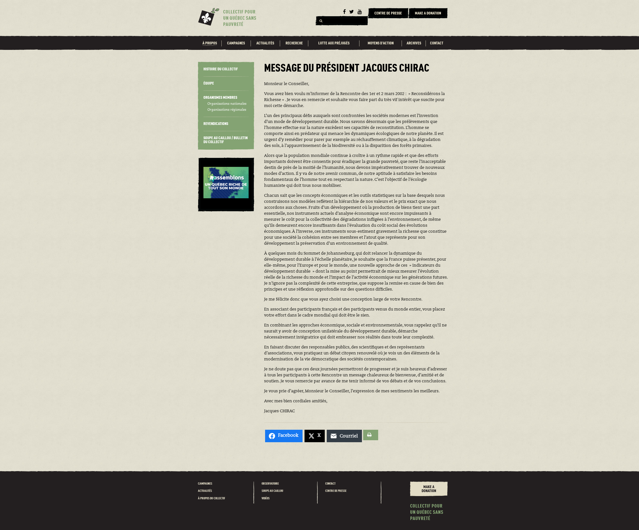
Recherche (294, 43)
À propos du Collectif (211, 498)
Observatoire (270, 483)
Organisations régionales (226, 110)
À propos (209, 43)
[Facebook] (344, 12)
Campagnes (236, 43)
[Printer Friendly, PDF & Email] (370, 435)
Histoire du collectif (220, 69)
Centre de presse (335, 491)
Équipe (208, 84)
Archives (414, 43)
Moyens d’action (381, 43)
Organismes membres (220, 98)
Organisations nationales (226, 104)
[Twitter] (351, 12)
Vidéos (266, 498)
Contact (436, 43)
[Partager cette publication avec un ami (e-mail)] (344, 436)
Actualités (265, 43)
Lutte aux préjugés (333, 43)
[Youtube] (359, 12)
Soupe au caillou (272, 491)
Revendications (215, 124)
